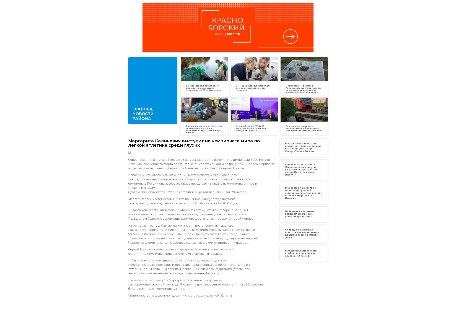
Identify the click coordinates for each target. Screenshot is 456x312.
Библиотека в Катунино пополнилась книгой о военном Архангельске (299, 214)
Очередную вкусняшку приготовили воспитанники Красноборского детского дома (302, 233)
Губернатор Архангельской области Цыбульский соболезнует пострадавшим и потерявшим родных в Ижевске (303, 193)
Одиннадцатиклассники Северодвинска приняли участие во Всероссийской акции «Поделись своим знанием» (301, 169)
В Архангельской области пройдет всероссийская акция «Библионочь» (301, 253)
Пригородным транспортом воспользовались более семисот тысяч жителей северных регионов (304, 128)
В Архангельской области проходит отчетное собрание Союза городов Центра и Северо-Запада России (303, 147)
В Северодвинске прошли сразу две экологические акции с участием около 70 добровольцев (203, 88)
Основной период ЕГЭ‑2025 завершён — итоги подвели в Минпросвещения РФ (251, 128)
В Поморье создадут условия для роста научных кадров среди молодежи (253, 88)
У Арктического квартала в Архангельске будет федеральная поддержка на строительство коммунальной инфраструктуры (303, 89)
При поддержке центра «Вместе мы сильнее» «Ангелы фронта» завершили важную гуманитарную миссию (204, 129)
